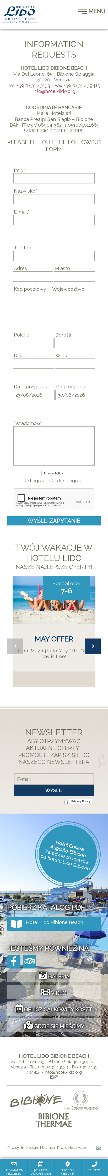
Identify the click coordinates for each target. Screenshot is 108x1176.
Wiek (61, 355)
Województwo (68, 289)
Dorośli (63, 335)
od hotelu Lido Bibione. (65, 862)
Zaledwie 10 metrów (67, 856)
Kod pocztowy (30, 289)
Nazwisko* (25, 191)
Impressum (30, 1148)
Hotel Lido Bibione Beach (54, 922)
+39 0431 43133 (33, 85)
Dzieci (20, 355)
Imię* (19, 170)
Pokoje (21, 335)
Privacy (13, 1148)
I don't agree (68, 480)
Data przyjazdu (30, 386)
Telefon (22, 247)
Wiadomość (28, 423)
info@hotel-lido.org (54, 91)
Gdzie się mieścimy (68, 1172)
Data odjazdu (70, 386)
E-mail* (22, 212)
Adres (20, 268)
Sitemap (48, 1148)
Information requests (13, 1172)
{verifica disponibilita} (40, 1172)
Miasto (62, 268)
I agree (37, 480)
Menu (96, 11)
